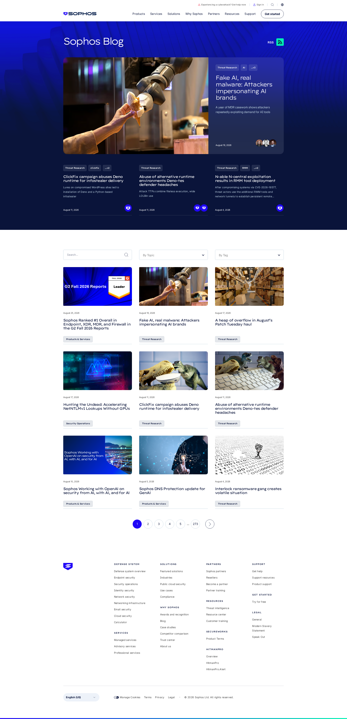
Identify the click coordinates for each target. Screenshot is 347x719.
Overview (212, 656)
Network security (124, 596)
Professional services (127, 652)
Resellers (212, 577)
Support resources (263, 577)
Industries (166, 577)
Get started (272, 14)
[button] (258, 5)
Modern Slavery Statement (262, 628)
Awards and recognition (174, 614)
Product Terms (215, 638)
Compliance (167, 596)
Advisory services (125, 646)
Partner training (215, 590)
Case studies (168, 627)
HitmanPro (212, 662)
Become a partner (217, 584)
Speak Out (258, 636)
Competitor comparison (174, 633)
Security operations (126, 584)
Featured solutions (171, 571)
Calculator (120, 622)
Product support (262, 584)
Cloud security (123, 615)
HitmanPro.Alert (216, 669)
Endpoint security (124, 577)
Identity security (124, 590)
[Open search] (272, 4)
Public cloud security (173, 584)
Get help (257, 571)
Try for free (259, 601)
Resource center (216, 614)
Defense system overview (129, 571)
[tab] (130, 564)
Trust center (167, 639)
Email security (122, 609)
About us (165, 646)
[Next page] (209, 524)
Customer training (217, 620)
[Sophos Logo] (80, 14)
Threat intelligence (217, 608)
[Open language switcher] (282, 4)
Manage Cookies (130, 697)
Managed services (125, 639)
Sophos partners (216, 571)
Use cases (166, 590)
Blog (163, 620)
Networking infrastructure (129, 603)
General (257, 619)
